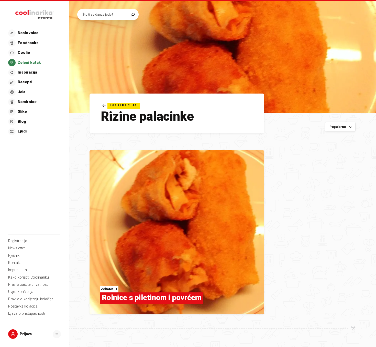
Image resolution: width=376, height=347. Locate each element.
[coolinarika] (34, 13)
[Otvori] (57, 334)
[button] (34, 82)
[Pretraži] (133, 14)
